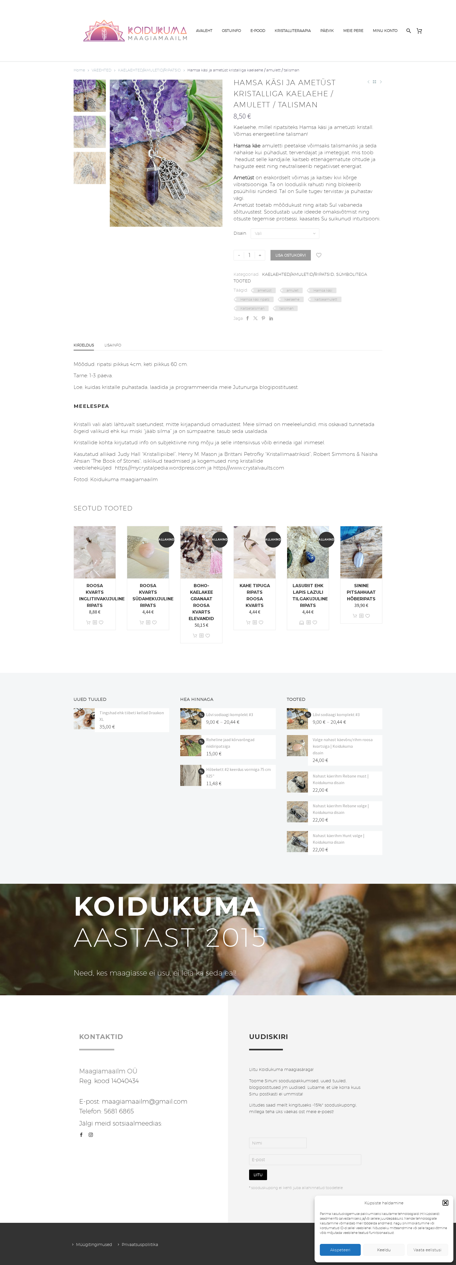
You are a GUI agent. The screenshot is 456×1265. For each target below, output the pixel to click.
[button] (445, 1202)
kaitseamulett (326, 299)
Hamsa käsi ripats (254, 299)
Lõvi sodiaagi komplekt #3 (229, 714)
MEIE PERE (353, 30)
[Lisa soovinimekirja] (319, 255)
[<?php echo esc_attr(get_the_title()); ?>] (95, 622)
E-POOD (257, 30)
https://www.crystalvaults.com (248, 468)
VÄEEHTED (101, 70)
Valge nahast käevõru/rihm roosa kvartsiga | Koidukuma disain (343, 746)
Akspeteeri (340, 1250)
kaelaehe (292, 299)
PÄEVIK (327, 30)
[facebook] (81, 1135)
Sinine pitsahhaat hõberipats (361, 592)
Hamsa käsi (323, 290)
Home (79, 70)
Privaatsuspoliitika (140, 1244)
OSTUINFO (231, 30)
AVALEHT (204, 30)
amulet (292, 290)
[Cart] (421, 30)
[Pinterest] (263, 318)
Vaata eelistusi (427, 1250)
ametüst (265, 290)
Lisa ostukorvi (291, 255)
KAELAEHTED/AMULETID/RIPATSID (149, 70)
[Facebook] (247, 318)
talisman (286, 308)
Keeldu (384, 1250)
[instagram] (91, 1135)
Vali (301, 622)
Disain (240, 233)
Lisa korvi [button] (88, 622)
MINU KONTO (385, 30)
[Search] (408, 30)
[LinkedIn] (271, 318)
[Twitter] (255, 318)
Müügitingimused (94, 1244)
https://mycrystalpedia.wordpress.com (159, 468)
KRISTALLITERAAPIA (293, 30)
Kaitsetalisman (252, 308)
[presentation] (116, 153)
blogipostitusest (278, 387)
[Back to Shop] (374, 82)
